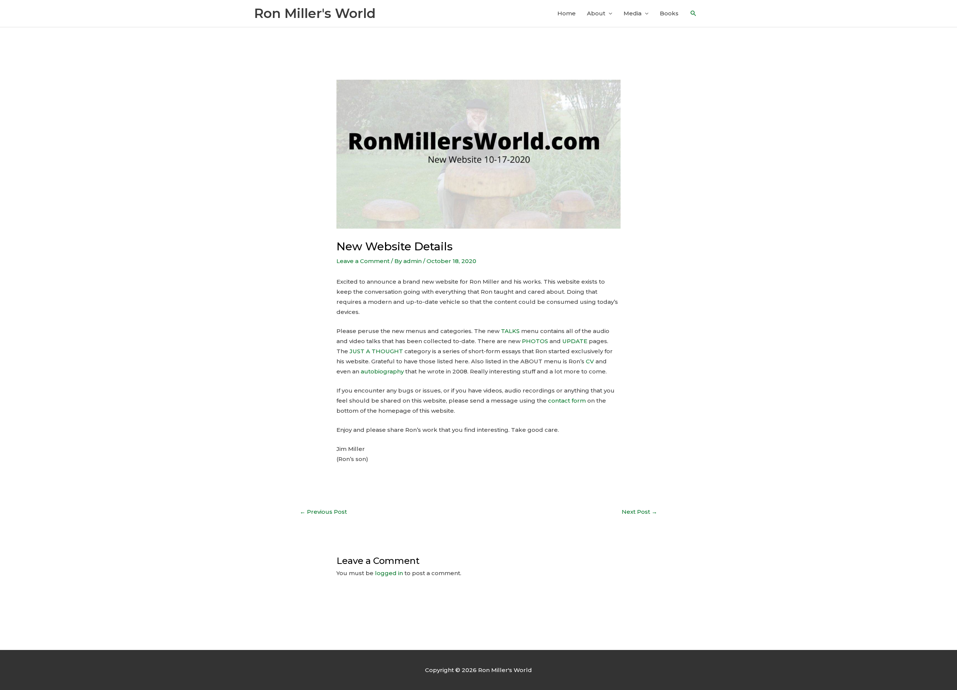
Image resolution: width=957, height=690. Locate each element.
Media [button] (632, 13)
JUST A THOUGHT (376, 351)
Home (566, 13)
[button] (693, 13)
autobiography (382, 371)
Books (669, 13)
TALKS (510, 331)
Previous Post (323, 511)
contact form (567, 400)
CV (590, 361)
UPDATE (574, 341)
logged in (389, 573)
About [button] (596, 13)
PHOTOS (535, 341)
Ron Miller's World (315, 13)
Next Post (639, 511)
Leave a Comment (363, 261)
